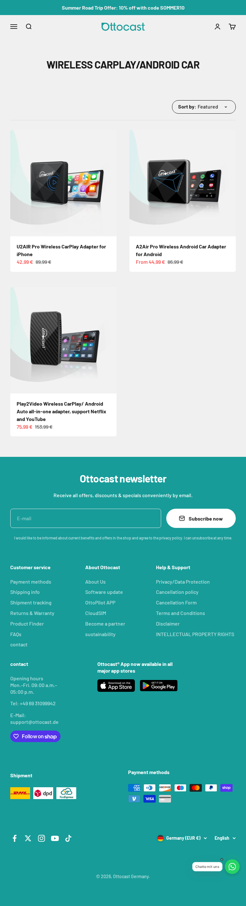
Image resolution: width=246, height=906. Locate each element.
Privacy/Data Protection (183, 581)
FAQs (15, 634)
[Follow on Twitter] (28, 838)
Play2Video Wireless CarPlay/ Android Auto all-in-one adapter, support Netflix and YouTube (61, 411)
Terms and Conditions (180, 613)
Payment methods (30, 581)
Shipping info (25, 592)
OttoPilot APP (100, 602)
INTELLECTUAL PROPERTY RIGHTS (195, 634)
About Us (95, 581)
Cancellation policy (177, 592)
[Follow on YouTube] (55, 838)
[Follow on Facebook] (14, 838)
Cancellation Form (176, 602)
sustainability (100, 634)
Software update (104, 592)
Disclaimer (168, 623)
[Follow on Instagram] (41, 838)
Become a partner (105, 623)
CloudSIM (95, 613)
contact (19, 644)
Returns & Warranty (32, 613)
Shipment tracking (31, 602)
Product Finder (27, 623)
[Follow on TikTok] (68, 838)
